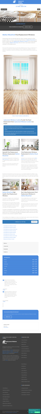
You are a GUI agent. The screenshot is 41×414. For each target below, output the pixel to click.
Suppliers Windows (6, 401)
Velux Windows (24, 370)
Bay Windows (24, 368)
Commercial (6, 246)
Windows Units (24, 377)
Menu (39, 9)
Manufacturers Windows (7, 403)
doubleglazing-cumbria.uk (26, 392)
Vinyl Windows (5, 388)
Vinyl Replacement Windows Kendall (10, 227)
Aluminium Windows (6, 390)
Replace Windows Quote (26, 381)
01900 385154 (21, 24)
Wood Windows (5, 392)
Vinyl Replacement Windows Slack (9, 234)
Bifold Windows (24, 357)
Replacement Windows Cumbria (9, 239)
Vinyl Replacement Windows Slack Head (10, 235)
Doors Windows (24, 355)
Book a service (3, 9)
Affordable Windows (6, 396)
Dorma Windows (24, 372)
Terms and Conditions (9, 412)
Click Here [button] (35, 410)
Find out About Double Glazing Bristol (20, 115)
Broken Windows (24, 379)
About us (5, 243)
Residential (6, 249)
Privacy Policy (15, 412)
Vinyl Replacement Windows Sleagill (10, 237)
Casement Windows (6, 394)
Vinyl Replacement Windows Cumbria (10, 225)
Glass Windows (24, 353)
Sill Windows (24, 366)
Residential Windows (25, 346)
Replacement (24, 344)
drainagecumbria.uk (25, 388)
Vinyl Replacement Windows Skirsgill (10, 230)
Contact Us (34, 221)
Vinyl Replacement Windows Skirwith (10, 232)
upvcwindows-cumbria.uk (26, 394)
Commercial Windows (25, 348)
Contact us (8, 316)
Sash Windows (24, 342)
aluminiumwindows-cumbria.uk (27, 390)
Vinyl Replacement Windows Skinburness (10, 229)
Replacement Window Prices (7, 405)
